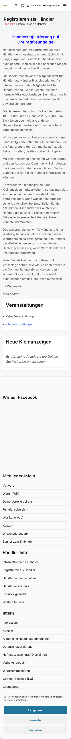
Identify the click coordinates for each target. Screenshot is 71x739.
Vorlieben (35, 730)
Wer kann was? (13, 517)
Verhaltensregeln (14, 662)
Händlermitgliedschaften (19, 578)
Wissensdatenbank (15, 533)
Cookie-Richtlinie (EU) (18, 678)
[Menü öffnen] (64, 5)
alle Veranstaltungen (19, 324)
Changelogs (11, 686)
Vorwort (8, 485)
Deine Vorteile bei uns (18, 501)
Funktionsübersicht (15, 509)
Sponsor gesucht (14, 594)
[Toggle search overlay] (16, 5)
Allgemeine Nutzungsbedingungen (26, 638)
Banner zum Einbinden (18, 541)
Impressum (10, 622)
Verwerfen (35, 720)
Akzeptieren (36, 710)
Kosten (7, 525)
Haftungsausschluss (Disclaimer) (25, 654)
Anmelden (35, 5)
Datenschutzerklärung (18, 646)
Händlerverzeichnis (16, 586)
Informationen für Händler (20, 562)
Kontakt (8, 630)
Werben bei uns (13, 602)
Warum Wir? (11, 493)
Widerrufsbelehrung (16, 671)
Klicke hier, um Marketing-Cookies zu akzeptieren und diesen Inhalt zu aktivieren (37, 435)
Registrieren (53, 5)
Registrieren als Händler (19, 570)
